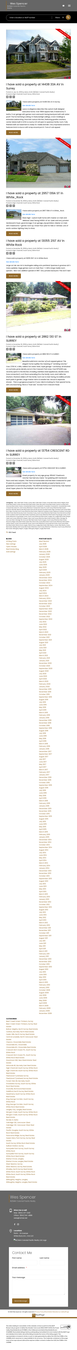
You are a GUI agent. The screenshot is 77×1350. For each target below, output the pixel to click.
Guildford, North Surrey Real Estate (19, 514)
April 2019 (42, 710)
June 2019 (43, 705)
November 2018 (45, 723)
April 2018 (42, 741)
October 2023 (44, 606)
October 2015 (44, 814)
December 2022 (45, 611)
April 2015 (42, 829)
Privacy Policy (39, 1312)
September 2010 (45, 967)
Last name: (44, 1258)
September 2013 (45, 878)
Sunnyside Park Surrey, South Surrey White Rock (32, 523)
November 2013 (45, 873)
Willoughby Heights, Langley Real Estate (39, 528)
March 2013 (43, 894)
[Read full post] (38, 55)
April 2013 (42, 891)
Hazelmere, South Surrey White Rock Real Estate (42, 514)
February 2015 (44, 834)
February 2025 (44, 572)
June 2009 (43, 998)
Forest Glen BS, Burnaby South (18, 513)
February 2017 (44, 772)
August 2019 (43, 699)
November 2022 (45, 614)
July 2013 (42, 884)
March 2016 (43, 801)
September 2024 (45, 585)
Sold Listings (10, 552)
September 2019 (45, 697)
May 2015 (42, 827)
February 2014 (44, 865)
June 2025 (43, 565)
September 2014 (45, 847)
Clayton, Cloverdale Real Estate (27, 506)
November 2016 (45, 780)
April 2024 (43, 593)
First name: (17, 1258)
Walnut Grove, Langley (22, 525)
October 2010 (44, 964)
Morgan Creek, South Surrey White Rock (21, 1112)
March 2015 (43, 832)
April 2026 (43, 546)
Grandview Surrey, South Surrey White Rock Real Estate (42, 513)
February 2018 (44, 746)
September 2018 (45, 728)
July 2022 (42, 622)
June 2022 (43, 624)
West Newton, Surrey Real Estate (19, 1166)
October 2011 (44, 933)
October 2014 (44, 845)
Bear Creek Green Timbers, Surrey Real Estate (45, 502)
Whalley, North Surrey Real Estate (22, 527)
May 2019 (42, 707)
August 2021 (43, 642)
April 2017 (42, 767)
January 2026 (44, 554)
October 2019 (44, 694)
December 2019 (45, 689)
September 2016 (45, 785)
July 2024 (42, 590)
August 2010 (43, 969)
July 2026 (42, 544)
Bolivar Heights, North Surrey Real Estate (22, 1029)
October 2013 (44, 876)
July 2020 (42, 673)
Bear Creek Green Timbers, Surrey (23, 502)
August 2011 (43, 938)
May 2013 (42, 889)
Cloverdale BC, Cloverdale (43, 506)
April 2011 (42, 948)
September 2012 (45, 907)
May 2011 (42, 946)
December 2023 (45, 601)
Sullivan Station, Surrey (12, 523)
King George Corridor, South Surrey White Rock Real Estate (32, 516)
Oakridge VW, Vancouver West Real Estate (27, 520)
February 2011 (44, 954)
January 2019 (44, 718)
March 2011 (43, 951)
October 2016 (44, 782)
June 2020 (43, 676)
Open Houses (11, 546)
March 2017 (43, 769)
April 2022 (43, 629)
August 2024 (44, 588)
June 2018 (43, 736)
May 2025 (43, 567)
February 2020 (44, 684)
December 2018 (45, 720)
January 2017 (44, 775)
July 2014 (42, 852)
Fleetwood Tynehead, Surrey (45, 511)
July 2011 (42, 941)
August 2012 (43, 910)
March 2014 (43, 863)
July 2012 (42, 912)
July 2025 (42, 562)
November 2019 (45, 692)
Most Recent (44, 541)
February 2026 (44, 552)
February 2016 (44, 803)
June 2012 (43, 915)
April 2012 (42, 920)
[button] (15, 1224)
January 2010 (44, 987)
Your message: (18, 1277)
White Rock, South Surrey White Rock (41, 527)
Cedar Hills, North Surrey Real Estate (46, 504)
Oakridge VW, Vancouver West (18, 1122)
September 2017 (45, 754)
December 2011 (45, 928)
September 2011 (45, 935)
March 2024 (43, 596)
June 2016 (43, 793)
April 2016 (42, 798)
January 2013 (44, 899)
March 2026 (43, 549)
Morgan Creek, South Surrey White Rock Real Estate (37, 518)
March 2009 (43, 1005)
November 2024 (45, 580)
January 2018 (44, 749)
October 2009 (44, 990)
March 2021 (43, 655)
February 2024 (45, 598)
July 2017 (42, 759)
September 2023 (45, 609)
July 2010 (42, 972)
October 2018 (44, 725)
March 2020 (43, 681)
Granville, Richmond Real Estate (18, 1089)
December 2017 (45, 751)
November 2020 (45, 663)
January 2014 (44, 868)
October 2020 (44, 666)
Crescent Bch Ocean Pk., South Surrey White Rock (20, 508)
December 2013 (45, 871)
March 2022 (43, 632)
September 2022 (45, 619)
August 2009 (44, 993)
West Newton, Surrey (52, 525)
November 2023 (45, 603)
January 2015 (44, 837)
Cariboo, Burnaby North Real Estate (26, 504)
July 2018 (42, 733)
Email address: (18, 1267)
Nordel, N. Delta (55, 518)
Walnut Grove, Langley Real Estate (37, 525)
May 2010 (42, 977)
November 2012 (45, 902)
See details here (28, 105)
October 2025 (44, 557)
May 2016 (42, 795)
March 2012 (43, 922)
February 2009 (44, 1008)
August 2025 (44, 559)
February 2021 (44, 658)
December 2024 (45, 577)
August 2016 (43, 788)
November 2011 (45, 930)
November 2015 (45, 811)
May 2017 (42, 764)
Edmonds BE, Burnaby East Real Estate (41, 509)
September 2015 (45, 816)
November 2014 (45, 842)
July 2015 (42, 821)
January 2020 (44, 686)
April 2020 (43, 679)
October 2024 (44, 583)
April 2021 (42, 653)
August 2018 (43, 731)
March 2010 (43, 982)
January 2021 (44, 660)
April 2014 (43, 860)
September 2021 (45, 640)
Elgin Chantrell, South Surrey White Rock (26, 94)
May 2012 (42, 917)
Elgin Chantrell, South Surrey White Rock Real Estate (23, 511)
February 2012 (44, 925)
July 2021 (42, 645)
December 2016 (45, 777)
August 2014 (43, 850)
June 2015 (43, 824)
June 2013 (43, 886)
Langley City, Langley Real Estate (57, 516)
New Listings (11, 544)
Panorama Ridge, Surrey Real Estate (15, 521)
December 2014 (45, 839)
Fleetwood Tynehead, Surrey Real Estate (22, 1078)
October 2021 (44, 637)
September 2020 (45, 668)
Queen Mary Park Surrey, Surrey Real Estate (37, 521)
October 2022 (44, 616)
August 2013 (43, 881)
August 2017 (43, 756)
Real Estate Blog (12, 549)
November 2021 (45, 635)
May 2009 (43, 1000)
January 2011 (44, 956)
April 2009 (43, 1003)
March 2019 (43, 712)
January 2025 (44, 575)
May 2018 (42, 738)
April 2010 (42, 980)
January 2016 (44, 806)
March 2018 (43, 743)
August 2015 (43, 819)
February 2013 (44, 897)
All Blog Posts (11, 541)
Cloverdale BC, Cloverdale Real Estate (60, 506)
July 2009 (42, 995)
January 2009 (44, 1011)
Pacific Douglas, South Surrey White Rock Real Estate (52, 520)
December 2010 (45, 959)
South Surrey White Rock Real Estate (59, 521)
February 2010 (44, 985)
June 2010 (43, 974)
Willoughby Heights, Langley (20, 528)
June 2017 (43, 762)
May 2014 (42, 858)
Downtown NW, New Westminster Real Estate (18, 509)
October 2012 (44, 904)
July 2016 (42, 790)
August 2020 (44, 671)
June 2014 (43, 855)
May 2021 (42, 650)
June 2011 (42, 943)
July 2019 (42, 702)
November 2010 (45, 961)
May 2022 (42, 627)
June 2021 (43, 648)
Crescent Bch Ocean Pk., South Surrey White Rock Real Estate (49, 508)
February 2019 (44, 715)
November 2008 (45, 1013)
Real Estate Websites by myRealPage (57, 1312)
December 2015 (45, 808)
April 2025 (43, 570)
